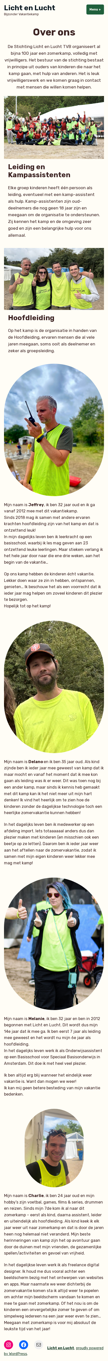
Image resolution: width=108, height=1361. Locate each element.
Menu (96, 9)
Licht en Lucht (29, 8)
